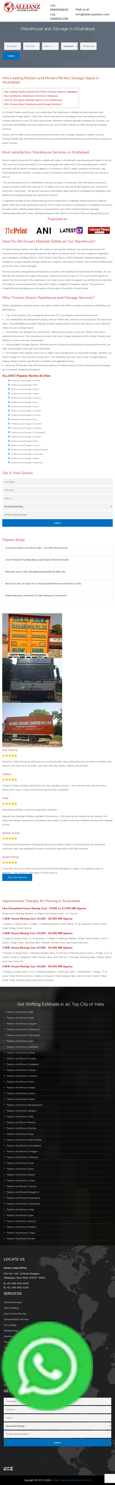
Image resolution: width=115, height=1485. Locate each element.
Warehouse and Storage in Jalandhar (26, 428)
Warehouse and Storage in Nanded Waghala (29, 450)
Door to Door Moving (15, 1313)
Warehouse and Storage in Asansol (25, 445)
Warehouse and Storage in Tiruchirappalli (28, 432)
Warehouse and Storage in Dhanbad (26, 411)
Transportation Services (16, 1319)
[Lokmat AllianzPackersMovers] (99, 230)
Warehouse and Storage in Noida (24, 441)
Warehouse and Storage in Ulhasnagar (27, 454)
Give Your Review (17, 877)
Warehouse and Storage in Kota (24, 419)
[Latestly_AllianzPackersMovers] (71, 230)
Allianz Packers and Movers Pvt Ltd (72, 1480)
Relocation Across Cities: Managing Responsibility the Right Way (35, 572)
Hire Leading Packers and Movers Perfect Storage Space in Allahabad (40, 91)
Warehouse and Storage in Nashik (25, 406)
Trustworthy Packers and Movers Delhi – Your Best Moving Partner (36, 548)
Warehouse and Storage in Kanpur (25, 389)
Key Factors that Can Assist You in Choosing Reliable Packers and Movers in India (43, 584)
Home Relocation (13, 1302)
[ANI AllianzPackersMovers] (43, 230)
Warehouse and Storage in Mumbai (25, 380)
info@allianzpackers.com (92, 14)
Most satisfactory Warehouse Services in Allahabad (31, 95)
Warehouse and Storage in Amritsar (26, 415)
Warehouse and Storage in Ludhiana (26, 398)
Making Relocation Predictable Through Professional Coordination (36, 596)
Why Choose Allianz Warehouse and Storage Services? (33, 104)
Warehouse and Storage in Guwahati (26, 424)
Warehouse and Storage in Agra (24, 402)
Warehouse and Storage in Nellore (25, 458)
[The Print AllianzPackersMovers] (16, 230)
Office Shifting (11, 1308)
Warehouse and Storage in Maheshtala (27, 462)
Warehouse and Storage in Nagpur (25, 393)
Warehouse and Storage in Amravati (26, 437)
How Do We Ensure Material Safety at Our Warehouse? (33, 100)
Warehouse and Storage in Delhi (24, 385)
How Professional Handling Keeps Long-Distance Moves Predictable (37, 560)
